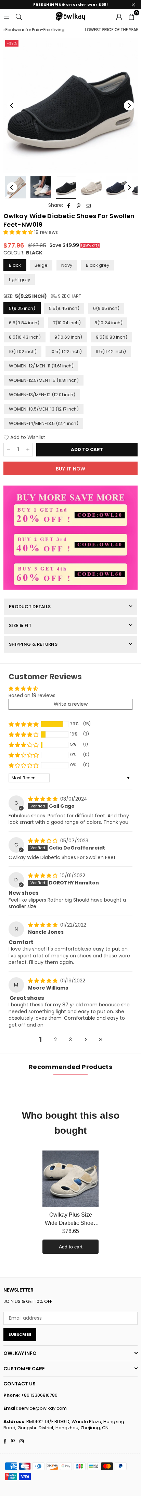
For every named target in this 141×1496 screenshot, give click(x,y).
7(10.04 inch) (67, 322)
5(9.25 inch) (22, 308)
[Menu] (6, 16)
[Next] (129, 105)
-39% (12, 43)
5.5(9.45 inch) (64, 308)
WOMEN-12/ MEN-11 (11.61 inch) (41, 366)
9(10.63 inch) (68, 337)
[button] (131, 16)
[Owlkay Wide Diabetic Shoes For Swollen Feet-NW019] (40, 187)
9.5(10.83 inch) (111, 337)
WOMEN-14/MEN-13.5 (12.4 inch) (43, 423)
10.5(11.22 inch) (66, 351)
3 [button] (70, 1039)
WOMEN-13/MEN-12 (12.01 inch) (42, 394)
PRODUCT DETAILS (30, 606)
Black (15, 265)
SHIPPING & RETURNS (33, 644)
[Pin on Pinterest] (78, 205)
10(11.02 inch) (23, 351)
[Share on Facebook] (68, 205)
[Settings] (119, 16)
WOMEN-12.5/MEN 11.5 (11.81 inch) (44, 380)
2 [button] (55, 1039)
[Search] (19, 16)
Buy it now (71, 468)
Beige (41, 265)
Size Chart (69, 296)
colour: (22, 253)
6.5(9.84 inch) (24, 322)
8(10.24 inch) (108, 322)
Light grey (19, 279)
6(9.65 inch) (106, 308)
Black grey (97, 265)
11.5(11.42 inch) (110, 351)
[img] (43, 798)
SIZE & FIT (20, 625)
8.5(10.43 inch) (25, 337)
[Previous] (12, 105)
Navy (66, 265)
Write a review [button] (71, 704)
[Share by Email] (88, 205)
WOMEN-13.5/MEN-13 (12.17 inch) (44, 409)
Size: (42, 296)
